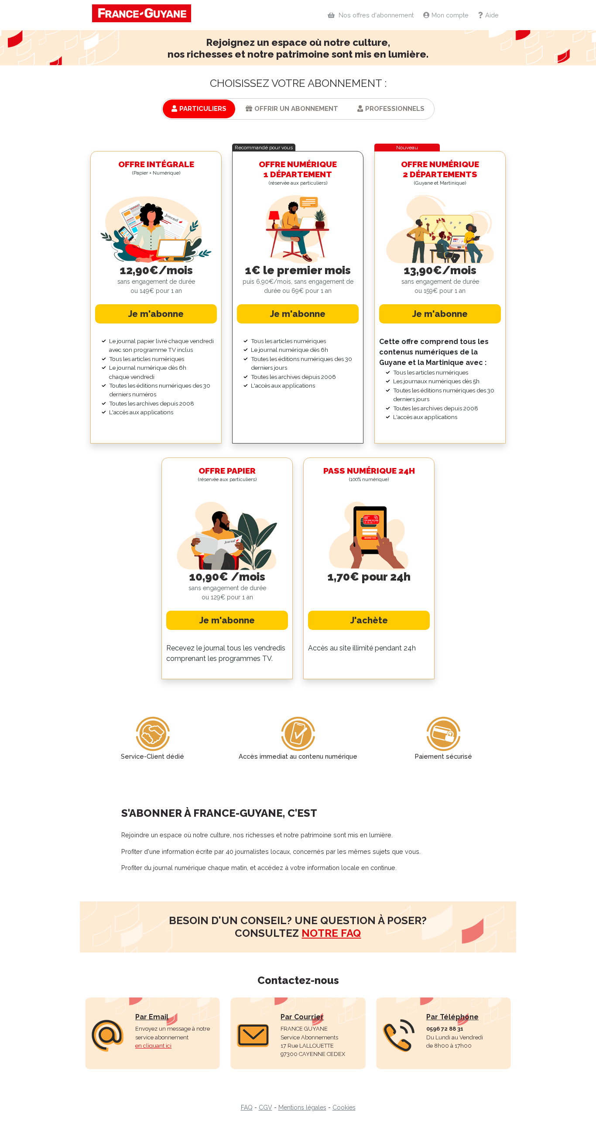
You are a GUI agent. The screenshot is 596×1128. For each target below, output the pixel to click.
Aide (492, 15)
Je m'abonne (156, 314)
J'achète (369, 620)
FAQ (247, 1107)
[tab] (199, 109)
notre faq (331, 933)
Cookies (344, 1107)
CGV (265, 1107)
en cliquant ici (153, 1045)
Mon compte (450, 15)
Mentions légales (302, 1107)
